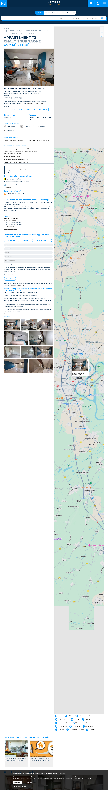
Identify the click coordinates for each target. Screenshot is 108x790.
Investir (55, 13)
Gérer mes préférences (19, 786)
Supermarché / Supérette (85, 723)
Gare (61, 716)
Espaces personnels (97, 3)
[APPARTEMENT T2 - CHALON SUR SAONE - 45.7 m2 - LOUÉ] (29, 67)
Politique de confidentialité (17, 285)
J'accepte (17, 782)
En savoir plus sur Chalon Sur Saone (13, 313)
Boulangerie (63, 726)
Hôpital (92, 729)
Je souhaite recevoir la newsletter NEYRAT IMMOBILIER (23, 265)
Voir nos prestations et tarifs (21, 169)
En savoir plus (7, 187)
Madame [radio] (26, 240)
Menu (104, 3)
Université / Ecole (65, 723)
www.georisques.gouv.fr (35, 103)
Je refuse (29, 782)
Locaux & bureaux (68, 13)
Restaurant (77, 726)
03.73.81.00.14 (11, 226)
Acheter (39, 13)
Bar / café (90, 726)
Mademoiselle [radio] (43, 240)
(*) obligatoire (8, 274)
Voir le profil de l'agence (10, 229)
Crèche (70, 716)
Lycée (88, 719)
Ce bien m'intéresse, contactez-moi (29, 110)
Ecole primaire (64, 719)
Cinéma (61, 729)
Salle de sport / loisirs (77, 729)
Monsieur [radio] (11, 240)
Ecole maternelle (85, 716)
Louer (47, 13)
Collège (77, 719)
